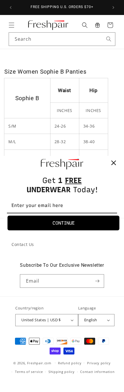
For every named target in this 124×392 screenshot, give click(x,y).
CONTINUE (63, 223)
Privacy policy (99, 363)
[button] (11, 25)
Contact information (97, 371)
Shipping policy (61, 371)
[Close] (114, 163)
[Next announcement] (113, 7)
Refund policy (69, 363)
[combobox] (62, 39)
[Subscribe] (97, 281)
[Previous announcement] (10, 7)
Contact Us (23, 244)
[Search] (108, 39)
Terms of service (29, 371)
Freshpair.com (39, 363)
